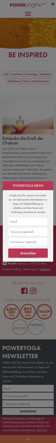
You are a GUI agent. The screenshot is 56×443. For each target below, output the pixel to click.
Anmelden (28, 253)
